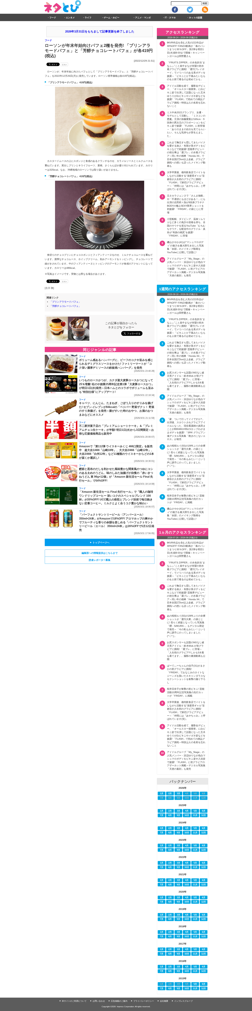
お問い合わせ (99, 1001)
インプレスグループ (183, 1001)
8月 (170, 815)
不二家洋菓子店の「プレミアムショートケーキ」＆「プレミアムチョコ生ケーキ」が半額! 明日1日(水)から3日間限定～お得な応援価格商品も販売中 (116, 429)
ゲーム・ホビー (111, 17)
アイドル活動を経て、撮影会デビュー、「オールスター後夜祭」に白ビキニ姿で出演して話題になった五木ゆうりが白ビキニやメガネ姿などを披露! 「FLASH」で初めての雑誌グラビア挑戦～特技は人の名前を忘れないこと (186, 95)
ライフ (88, 17)
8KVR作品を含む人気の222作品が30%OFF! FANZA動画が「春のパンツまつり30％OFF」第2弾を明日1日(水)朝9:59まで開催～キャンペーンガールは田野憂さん (186, 49)
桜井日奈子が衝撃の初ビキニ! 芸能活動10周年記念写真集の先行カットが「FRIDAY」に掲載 (185, 499)
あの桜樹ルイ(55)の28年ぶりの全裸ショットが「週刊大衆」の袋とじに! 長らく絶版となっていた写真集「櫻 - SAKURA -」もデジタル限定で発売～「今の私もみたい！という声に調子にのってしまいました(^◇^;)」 (186, 455)
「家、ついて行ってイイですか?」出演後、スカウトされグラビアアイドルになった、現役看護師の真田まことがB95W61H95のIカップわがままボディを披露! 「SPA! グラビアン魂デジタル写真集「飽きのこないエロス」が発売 (186, 429)
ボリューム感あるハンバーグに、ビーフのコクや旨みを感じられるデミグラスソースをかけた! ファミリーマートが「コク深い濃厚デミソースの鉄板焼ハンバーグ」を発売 (116, 364)
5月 (195, 811)
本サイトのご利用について (74, 1001)
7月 (161, 815)
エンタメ (70, 17)
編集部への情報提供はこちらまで (100, 553)
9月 (178, 815)
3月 (178, 793)
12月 (203, 815)
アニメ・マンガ (143, 17)
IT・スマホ (170, 17)
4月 (187, 811)
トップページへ (99, 542)
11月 (195, 815)
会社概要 (164, 1001)
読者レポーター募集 (99, 560)
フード (52, 17)
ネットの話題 (195, 17)
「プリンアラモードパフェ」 (65, 301)
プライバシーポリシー (143, 1001)
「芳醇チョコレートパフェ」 (65, 306)
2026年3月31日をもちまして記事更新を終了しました (99, 31)
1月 (161, 793)
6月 (203, 811)
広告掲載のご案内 (119, 1001)
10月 (186, 815)
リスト (64, 65)
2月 (170, 793)
